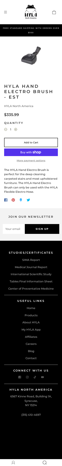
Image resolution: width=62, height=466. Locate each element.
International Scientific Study (31, 274)
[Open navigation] (8, 12)
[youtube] (42, 377)
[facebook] (19, 377)
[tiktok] (35, 377)
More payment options (31, 160)
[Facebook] (5, 200)
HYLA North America (18, 106)
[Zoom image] (31, 57)
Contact (31, 358)
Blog (31, 351)
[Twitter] (28, 200)
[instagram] (27, 377)
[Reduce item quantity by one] (5, 130)
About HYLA (31, 322)
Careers (31, 344)
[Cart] (54, 12)
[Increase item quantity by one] (15, 130)
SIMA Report (31, 260)
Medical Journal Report (31, 267)
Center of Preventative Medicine (31, 288)
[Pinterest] (13, 200)
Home (31, 308)
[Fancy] (21, 200)
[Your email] (14, 229)
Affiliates (31, 336)
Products (31, 315)
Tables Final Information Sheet (31, 281)
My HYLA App (31, 329)
